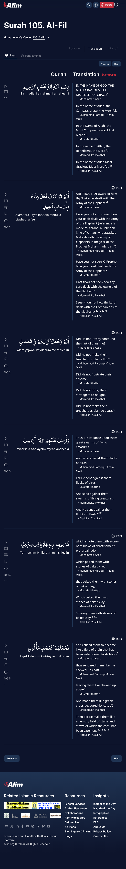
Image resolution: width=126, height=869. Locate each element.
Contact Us (100, 836)
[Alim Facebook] (22, 826)
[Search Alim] (89, 5)
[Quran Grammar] (6, 207)
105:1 (7, 227)
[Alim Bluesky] (43, 826)
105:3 (7, 471)
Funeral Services (75, 803)
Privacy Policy (102, 831)
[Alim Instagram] (32, 826)
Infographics (101, 813)
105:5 (7, 678)
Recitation (75, 48)
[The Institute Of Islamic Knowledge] (6, 815)
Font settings (33, 55)
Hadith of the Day (104, 808)
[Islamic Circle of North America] (40, 815)
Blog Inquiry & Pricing (78, 831)
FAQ (95, 822)
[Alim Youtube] (27, 826)
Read (13, 55)
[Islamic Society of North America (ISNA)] (15, 815)
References (100, 817)
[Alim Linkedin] (17, 826)
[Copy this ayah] (6, 233)
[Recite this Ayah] (6, 194)
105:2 (7, 372)
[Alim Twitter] (11, 826)
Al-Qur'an (22, 37)
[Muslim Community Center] (25, 815)
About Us (99, 826)
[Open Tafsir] (6, 92)
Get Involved (72, 822)
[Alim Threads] (38, 826)
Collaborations (74, 813)
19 (111, 165)
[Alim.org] (13, 5)
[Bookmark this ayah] (6, 213)
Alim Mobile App (75, 817)
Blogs (68, 836)
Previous (105, 64)
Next (116, 64)
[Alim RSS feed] (48, 826)
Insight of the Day (104, 803)
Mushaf (112, 48)
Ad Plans (70, 826)
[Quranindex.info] (55, 815)
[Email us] (6, 826)
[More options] (6, 103)
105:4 (7, 575)
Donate (108, 5)
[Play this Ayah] (8, 86)
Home (7, 37)
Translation (95, 48)
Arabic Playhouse (76, 808)
